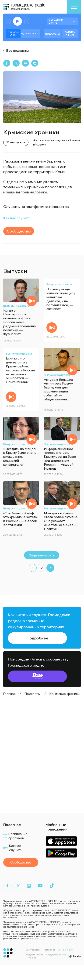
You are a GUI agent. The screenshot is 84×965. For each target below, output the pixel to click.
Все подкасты (17, 50)
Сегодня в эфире (56, 21)
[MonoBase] (37, 676)
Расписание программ (18, 836)
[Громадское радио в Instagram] (29, 886)
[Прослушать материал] (31, 301)
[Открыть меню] (74, 7)
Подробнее (37, 638)
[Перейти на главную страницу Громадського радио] (8, 953)
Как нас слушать (17, 218)
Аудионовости (30, 33)
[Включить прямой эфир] (17, 21)
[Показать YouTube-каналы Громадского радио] (40, 885)
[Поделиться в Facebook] (6, 63)
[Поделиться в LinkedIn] (25, 63)
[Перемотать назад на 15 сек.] (8, 21)
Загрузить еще (40, 555)
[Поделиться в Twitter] (16, 63)
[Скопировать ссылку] (34, 63)
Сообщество (19, 231)
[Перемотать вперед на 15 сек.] (26, 21)
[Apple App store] (61, 841)
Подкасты (52, 33)
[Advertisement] (42, 754)
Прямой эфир (13, 33)
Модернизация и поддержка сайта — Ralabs (46, 956)
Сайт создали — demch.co (40, 949)
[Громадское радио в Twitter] (18, 886)
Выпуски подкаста (16, 305)
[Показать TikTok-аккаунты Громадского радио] (51, 885)
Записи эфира (70, 34)
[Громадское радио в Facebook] (7, 886)
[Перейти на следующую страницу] (50, 568)
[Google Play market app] (61, 853)
